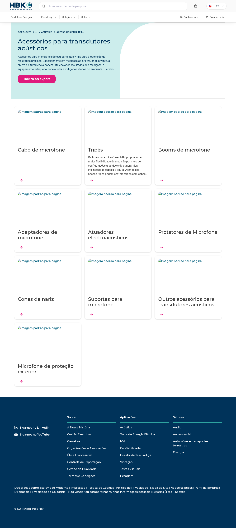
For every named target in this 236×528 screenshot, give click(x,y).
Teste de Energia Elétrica (137, 434)
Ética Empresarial (79, 455)
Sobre (71, 417)
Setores (178, 417)
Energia (178, 452)
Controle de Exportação (84, 462)
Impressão (77, 487)
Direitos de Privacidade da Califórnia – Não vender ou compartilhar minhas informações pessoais (82, 492)
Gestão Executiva (79, 434)
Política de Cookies (100, 487)
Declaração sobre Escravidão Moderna (41, 487)
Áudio (177, 427)
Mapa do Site (159, 487)
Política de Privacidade (132, 487)
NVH (123, 441)
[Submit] (43, 6)
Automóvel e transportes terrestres (190, 443)
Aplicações (128, 417)
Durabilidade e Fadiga (135, 455)
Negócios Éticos (182, 487)
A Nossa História (78, 427)
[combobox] (113, 6)
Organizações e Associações (86, 448)
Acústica (126, 427)
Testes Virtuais (130, 469)
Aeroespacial (182, 434)
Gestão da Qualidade (82, 469)
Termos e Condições (81, 476)
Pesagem (127, 476)
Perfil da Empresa (207, 487)
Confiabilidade (130, 448)
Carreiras (73, 441)
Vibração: (126, 462)
